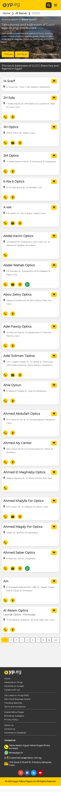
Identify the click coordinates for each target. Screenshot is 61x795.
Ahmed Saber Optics (19, 552)
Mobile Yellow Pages (14, 712)
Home (6, 13)
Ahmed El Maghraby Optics (24, 472)
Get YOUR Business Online (17, 699)
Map (14, 117)
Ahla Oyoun (12, 385)
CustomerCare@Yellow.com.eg (25, 757)
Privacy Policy (11, 719)
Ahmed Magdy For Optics (23, 527)
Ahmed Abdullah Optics (21, 414)
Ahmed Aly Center (17, 443)
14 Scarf (9, 81)
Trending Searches (13, 703)
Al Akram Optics (15, 610)
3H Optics (10, 127)
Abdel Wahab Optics (19, 265)
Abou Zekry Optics (17, 294)
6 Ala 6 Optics (13, 181)
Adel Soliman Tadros (19, 356)
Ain (5, 581)
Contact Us (9, 729)
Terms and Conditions (14, 706)
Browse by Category (14, 715)
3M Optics (11, 155)
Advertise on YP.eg (13, 682)
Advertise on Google (14, 686)
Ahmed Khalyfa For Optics (23, 501)
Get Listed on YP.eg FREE (16, 695)
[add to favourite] (54, 81)
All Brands (21, 13)
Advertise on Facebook (15, 732)
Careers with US (12, 689)
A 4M (7, 207)
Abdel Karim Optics (18, 236)
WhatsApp (28, 284)
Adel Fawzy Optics (17, 326)
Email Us (14, 142)
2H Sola (9, 98)
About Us (8, 725)
